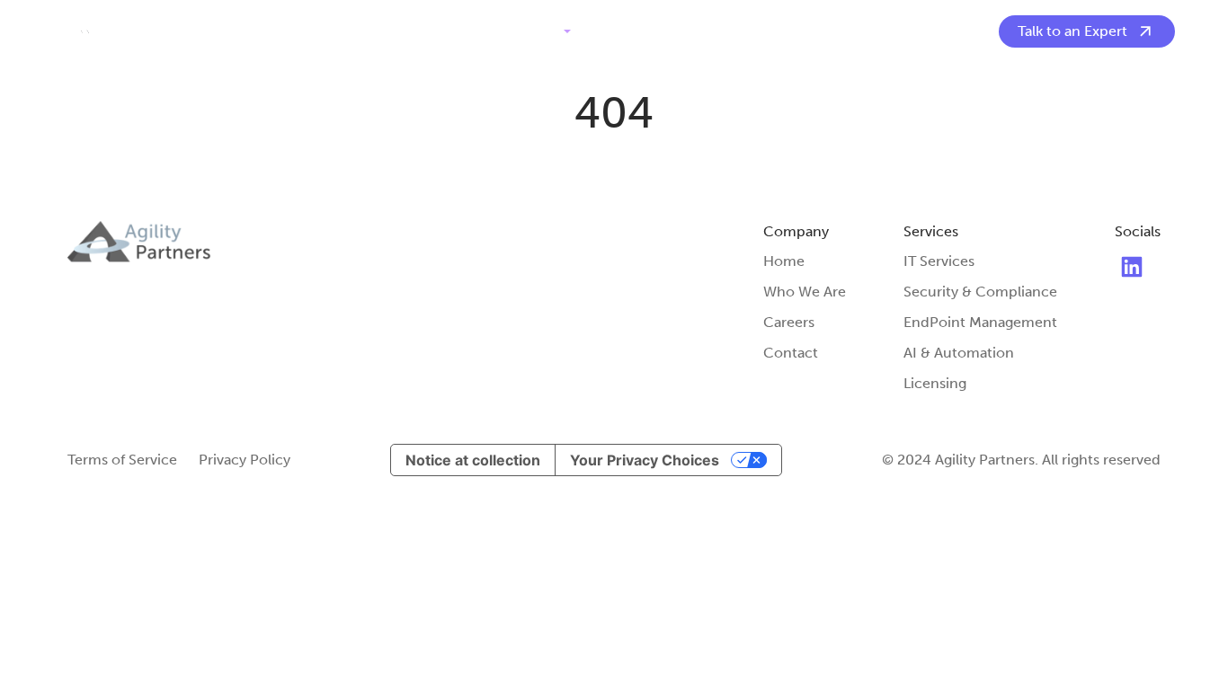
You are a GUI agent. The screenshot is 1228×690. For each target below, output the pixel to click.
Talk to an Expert (1072, 31)
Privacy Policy (244, 459)
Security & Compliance (980, 291)
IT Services (938, 261)
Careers (788, 322)
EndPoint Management (980, 322)
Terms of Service (122, 459)
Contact (727, 31)
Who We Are (637, 31)
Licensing (934, 383)
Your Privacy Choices (644, 460)
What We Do (514, 31)
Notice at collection (472, 460)
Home (784, 261)
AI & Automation (958, 352)
